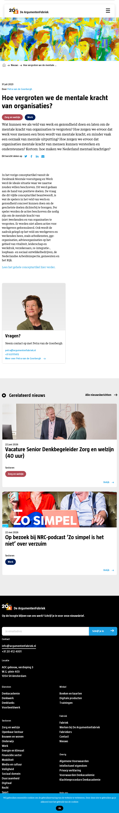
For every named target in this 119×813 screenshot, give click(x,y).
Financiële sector (12, 755)
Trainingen (66, 702)
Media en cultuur (12, 764)
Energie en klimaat (13, 750)
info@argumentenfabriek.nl (19, 645)
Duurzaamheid (10, 778)
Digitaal (7, 783)
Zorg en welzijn (12, 117)
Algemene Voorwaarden (74, 761)
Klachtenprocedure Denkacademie (79, 779)
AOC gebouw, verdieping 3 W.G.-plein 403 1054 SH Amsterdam (17, 672)
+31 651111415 (12, 354)
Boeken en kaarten (70, 693)
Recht (5, 787)
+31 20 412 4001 (12, 651)
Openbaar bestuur (12, 732)
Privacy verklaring (70, 770)
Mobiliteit (8, 759)
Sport (5, 792)
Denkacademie (11, 693)
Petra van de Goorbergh (19, 89)
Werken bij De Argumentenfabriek (79, 727)
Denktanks (8, 702)
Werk (30, 117)
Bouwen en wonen (13, 736)
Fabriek (63, 722)
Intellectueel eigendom (73, 765)
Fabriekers (65, 732)
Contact (64, 736)
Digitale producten (70, 698)
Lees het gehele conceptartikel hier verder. (29, 267)
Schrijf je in (98, 631)
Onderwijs (8, 741)
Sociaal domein (11, 773)
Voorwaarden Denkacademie (76, 775)
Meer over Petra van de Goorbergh (23, 358)
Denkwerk (8, 698)
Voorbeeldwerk (11, 707)
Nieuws (14, 65)
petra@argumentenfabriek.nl (20, 350)
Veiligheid (8, 769)
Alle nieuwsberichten (98, 394)
